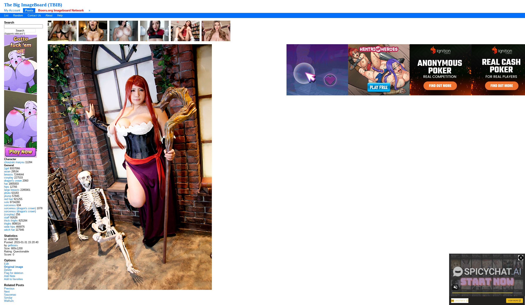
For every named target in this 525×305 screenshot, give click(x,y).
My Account (12, 10)
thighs (7, 223)
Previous (9, 288)
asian (7, 171)
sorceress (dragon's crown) (20, 208)
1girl (6, 168)
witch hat (9, 229)
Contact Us (34, 15)
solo (6, 202)
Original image (13, 266)
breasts (8, 174)
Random (18, 15)
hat (6, 183)
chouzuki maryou (14, 162)
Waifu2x (9, 300)
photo (7, 192)
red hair (8, 199)
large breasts (11, 189)
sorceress (10, 205)
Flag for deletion (13, 272)
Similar (8, 297)
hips (6, 186)
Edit (6, 263)
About (49, 15)
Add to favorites (13, 279)
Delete (8, 269)
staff (6, 217)
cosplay (8, 177)
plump (7, 196)
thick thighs (11, 220)
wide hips (9, 226)
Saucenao (10, 294)
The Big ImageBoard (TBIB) (33, 4)
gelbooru (13, 245)
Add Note (9, 276)
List (6, 15)
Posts (29, 10)
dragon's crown (13, 180)
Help (60, 15)
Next (7, 291)
